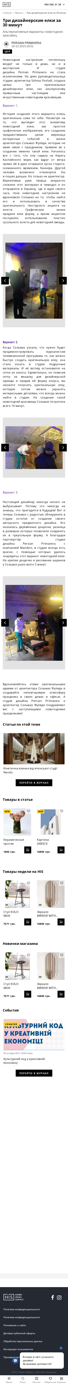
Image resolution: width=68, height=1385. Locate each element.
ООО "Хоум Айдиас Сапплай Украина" (34, 1372)
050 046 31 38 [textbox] (52, 4)
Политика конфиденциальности (21, 1309)
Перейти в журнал (34, 782)
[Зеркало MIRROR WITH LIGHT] (51, 894)
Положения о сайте (14, 1325)
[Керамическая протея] (17, 822)
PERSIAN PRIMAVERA (26, 43)
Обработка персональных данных (22, 1341)
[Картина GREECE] (51, 822)
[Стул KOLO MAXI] (17, 894)
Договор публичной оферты (19, 1333)
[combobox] (52, 4)
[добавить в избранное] (28, 811)
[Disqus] (34, 1125)
